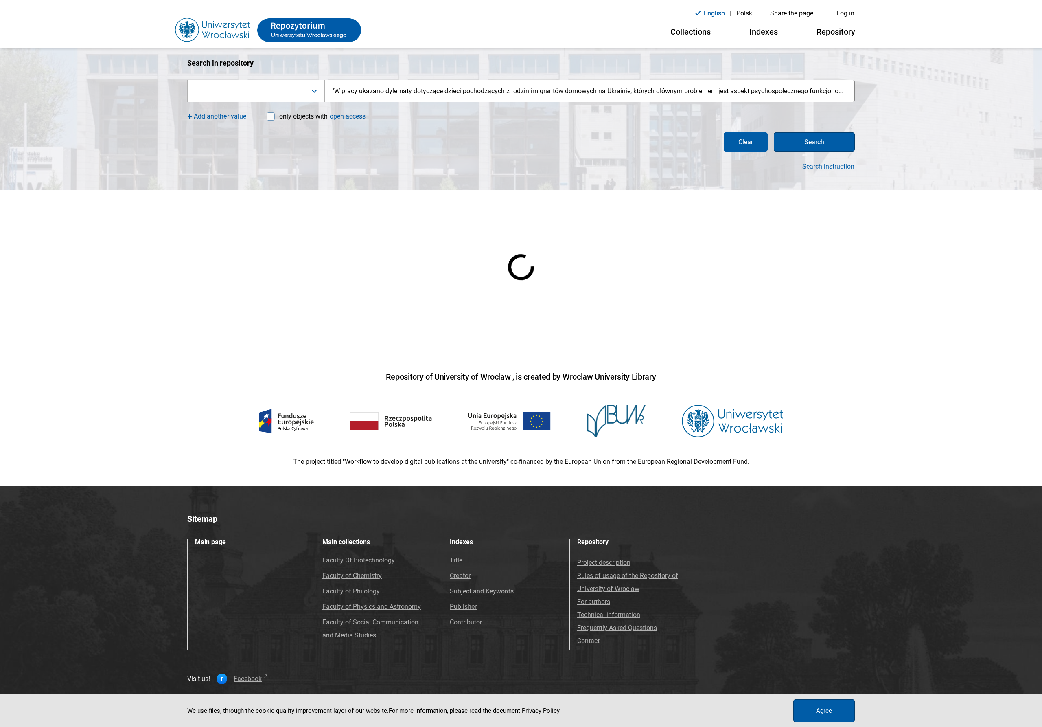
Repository (836, 32)
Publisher (463, 607)
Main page (210, 542)
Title (456, 560)
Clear (745, 142)
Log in (845, 13)
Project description (603, 563)
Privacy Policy (541, 710)
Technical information (608, 615)
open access (348, 116)
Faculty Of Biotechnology (358, 560)
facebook (248, 679)
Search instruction (828, 166)
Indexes (763, 32)
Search (814, 142)
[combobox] (256, 91)
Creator (460, 576)
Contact (588, 641)
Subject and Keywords (482, 591)
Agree (824, 710)
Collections (690, 32)
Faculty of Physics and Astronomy (371, 607)
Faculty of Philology (351, 591)
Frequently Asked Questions (617, 628)
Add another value (220, 116)
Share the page (791, 13)
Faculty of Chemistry (352, 576)
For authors (593, 602)
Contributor (466, 622)
